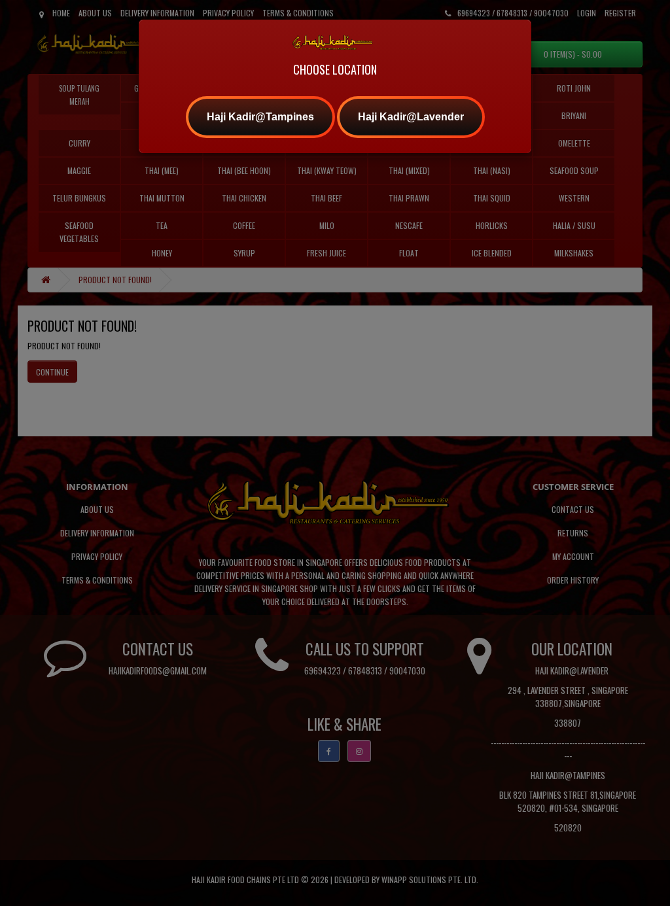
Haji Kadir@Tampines (260, 116)
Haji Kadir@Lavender (411, 116)
